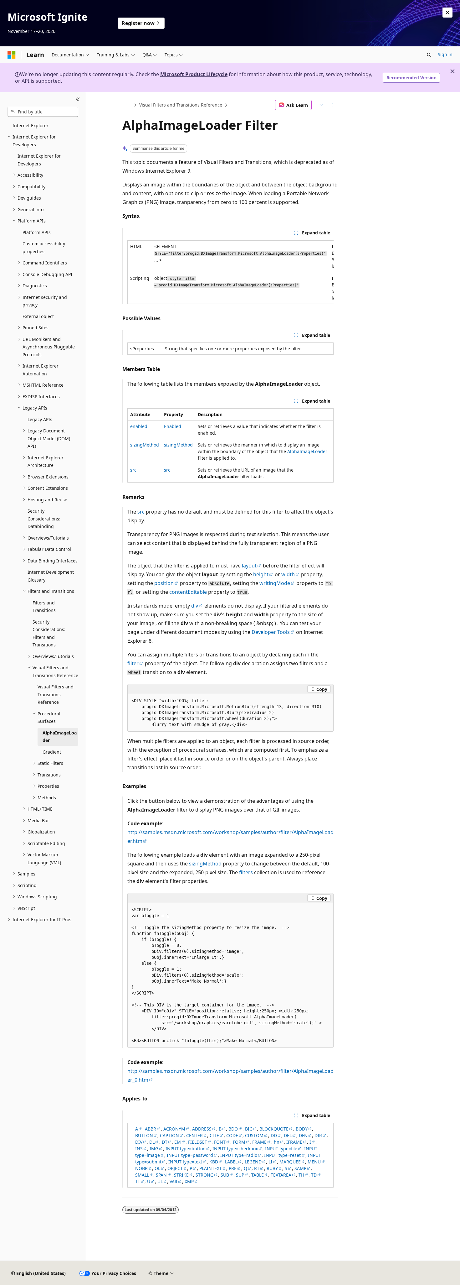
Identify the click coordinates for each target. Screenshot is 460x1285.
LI (270, 1162)
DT (164, 1142)
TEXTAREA (281, 1175)
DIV (138, 1142)
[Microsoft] (12, 55)
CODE (232, 1135)
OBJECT (175, 1168)
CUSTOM (254, 1135)
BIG (249, 1129)
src (133, 470)
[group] (230, 272)
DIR (318, 1135)
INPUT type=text (185, 1162)
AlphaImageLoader (307, 451)
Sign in (445, 54)
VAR (173, 1181)
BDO (233, 1129)
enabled (138, 426)
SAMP (300, 1168)
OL (157, 1168)
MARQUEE (290, 1162)
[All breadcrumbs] (127, 105)
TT (137, 1181)
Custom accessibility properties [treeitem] (44, 247)
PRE (233, 1168)
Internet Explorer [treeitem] (31, 125)
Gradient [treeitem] (52, 752)
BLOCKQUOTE (274, 1129)
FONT (220, 1142)
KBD (213, 1162)
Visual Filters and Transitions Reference (180, 105)
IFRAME (294, 1142)
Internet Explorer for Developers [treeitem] (39, 160)
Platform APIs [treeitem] (37, 232)
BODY (302, 1129)
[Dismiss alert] (447, 13)
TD (314, 1175)
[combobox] (43, 112)
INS (139, 1149)
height (260, 574)
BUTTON (144, 1135)
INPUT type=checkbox (235, 1149)
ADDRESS (202, 1129)
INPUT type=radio (238, 1155)
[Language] (320, 105)
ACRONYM (174, 1129)
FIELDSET (197, 1142)
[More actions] (332, 105)
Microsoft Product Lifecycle (193, 74)
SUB (225, 1175)
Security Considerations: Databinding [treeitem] (44, 518)
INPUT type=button (186, 1149)
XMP (189, 1181)
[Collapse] (77, 100)
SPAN (161, 1175)
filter (133, 663)
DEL (288, 1135)
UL (160, 1181)
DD (274, 1135)
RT (256, 1168)
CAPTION (169, 1135)
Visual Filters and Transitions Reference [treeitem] (56, 694)
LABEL (231, 1162)
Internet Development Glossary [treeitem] (51, 576)
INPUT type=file (281, 1149)
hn (276, 1142)
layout (249, 565)
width (288, 574)
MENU (314, 1162)
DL (152, 1142)
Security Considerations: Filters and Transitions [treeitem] (49, 633)
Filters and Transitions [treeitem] (44, 607)
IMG (154, 1149)
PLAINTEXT (210, 1168)
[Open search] (429, 54)
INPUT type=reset (282, 1155)
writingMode (274, 583)
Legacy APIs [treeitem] (40, 419)
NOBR (141, 1168)
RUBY (272, 1168)
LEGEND (253, 1162)
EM (177, 1142)
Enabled (172, 426)
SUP (240, 1175)
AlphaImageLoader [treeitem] (60, 737)
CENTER (194, 1135)
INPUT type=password (190, 1155)
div (194, 605)
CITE (214, 1135)
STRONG (204, 1175)
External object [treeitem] (38, 316)
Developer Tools (271, 632)
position (164, 583)
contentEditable (188, 591)
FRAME (259, 1142)
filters (246, 872)
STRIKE (181, 1175)
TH (301, 1175)
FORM (239, 1142)
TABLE (257, 1175)
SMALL (142, 1175)
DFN (303, 1135)
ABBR (150, 1129)
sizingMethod (144, 445)
